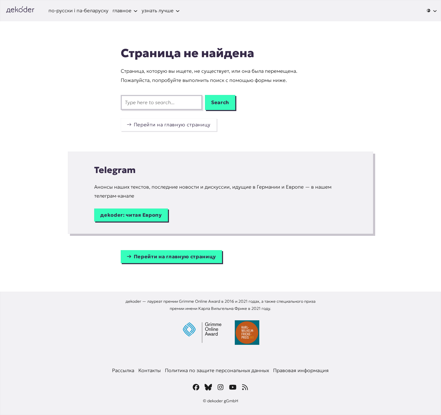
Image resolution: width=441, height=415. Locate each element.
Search (220, 102)
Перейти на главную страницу (172, 124)
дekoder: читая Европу (131, 215)
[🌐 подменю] (431, 10)
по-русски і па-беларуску (78, 10)
